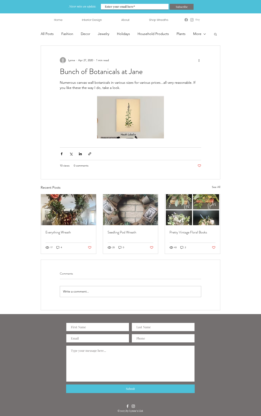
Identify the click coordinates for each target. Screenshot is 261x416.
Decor (85, 34)
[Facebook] (127, 406)
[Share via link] (90, 154)
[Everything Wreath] (68, 209)
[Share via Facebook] (61, 154)
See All (216, 187)
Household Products (153, 34)
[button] (215, 34)
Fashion (67, 34)
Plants (181, 34)
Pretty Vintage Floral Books (188, 232)
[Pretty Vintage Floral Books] (192, 209)
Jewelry (103, 34)
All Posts (47, 34)
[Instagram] (133, 406)
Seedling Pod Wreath (122, 232)
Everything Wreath (58, 232)
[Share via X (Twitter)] (71, 154)
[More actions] (199, 60)
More (197, 34)
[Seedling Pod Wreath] (130, 209)
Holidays (123, 34)
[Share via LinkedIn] (80, 154)
